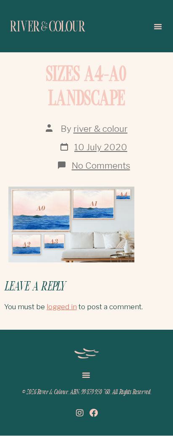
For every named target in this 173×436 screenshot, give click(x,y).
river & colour (100, 128)
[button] (158, 26)
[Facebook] (94, 413)
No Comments (101, 165)
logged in (62, 307)
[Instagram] (80, 413)
